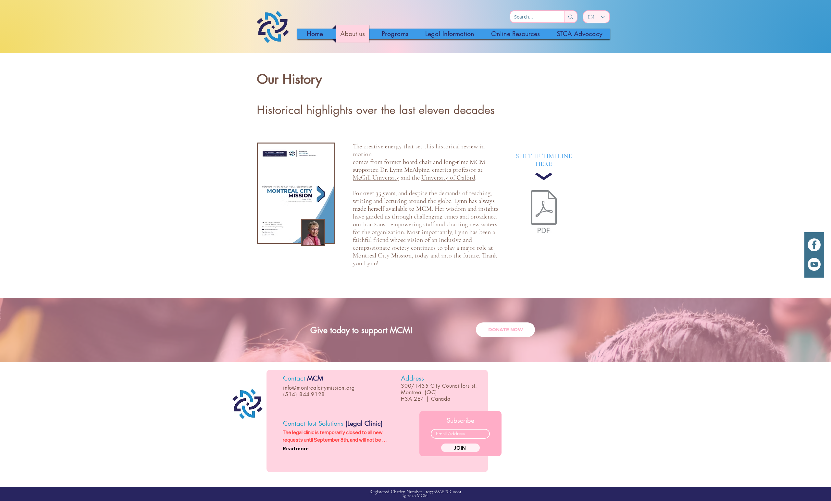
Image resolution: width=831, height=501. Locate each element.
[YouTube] (814, 264)
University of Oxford (448, 178)
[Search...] (570, 16)
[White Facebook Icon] (814, 244)
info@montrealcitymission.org (318, 387)
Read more (296, 448)
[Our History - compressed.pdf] (543, 212)
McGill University (376, 178)
